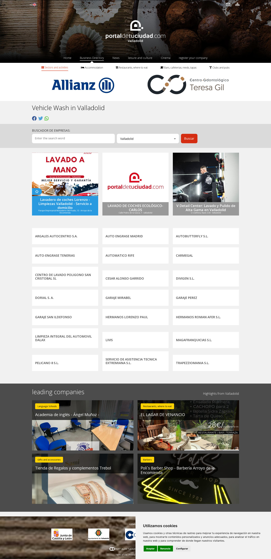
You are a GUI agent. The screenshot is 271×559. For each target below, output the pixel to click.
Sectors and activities (56, 67)
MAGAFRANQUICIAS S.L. (194, 340)
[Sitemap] (237, 4)
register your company (193, 58)
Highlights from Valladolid (221, 393)
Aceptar (150, 548)
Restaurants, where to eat (133, 67)
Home (67, 58)
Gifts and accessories (49, 459)
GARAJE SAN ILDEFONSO (53, 317)
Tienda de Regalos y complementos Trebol (73, 468)
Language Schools (47, 406)
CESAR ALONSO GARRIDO (125, 278)
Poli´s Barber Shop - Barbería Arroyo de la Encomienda (178, 470)
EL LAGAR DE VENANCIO (163, 414)
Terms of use (121, 554)
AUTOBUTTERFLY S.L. (192, 236)
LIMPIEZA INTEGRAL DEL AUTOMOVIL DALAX (63, 338)
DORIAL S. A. (44, 298)
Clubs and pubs (221, 67)
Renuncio (165, 548)
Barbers (147, 459)
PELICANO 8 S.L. (47, 363)
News (116, 58)
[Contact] (228, 4)
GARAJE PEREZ (186, 298)
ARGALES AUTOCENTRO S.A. (56, 236)
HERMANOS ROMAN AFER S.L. (198, 317)
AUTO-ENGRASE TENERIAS (55, 255)
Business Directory (92, 58)
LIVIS (109, 340)
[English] (32, 5)
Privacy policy (135, 554)
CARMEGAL (184, 255)
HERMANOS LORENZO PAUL (127, 317)
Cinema (165, 58)
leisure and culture (140, 58)
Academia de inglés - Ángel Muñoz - (67, 414)
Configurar (182, 548)
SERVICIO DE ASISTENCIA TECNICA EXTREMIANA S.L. (131, 361)
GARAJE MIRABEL (118, 298)
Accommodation (93, 67)
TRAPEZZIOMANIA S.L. (192, 363)
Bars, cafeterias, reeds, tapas (180, 67)
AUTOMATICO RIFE (120, 255)
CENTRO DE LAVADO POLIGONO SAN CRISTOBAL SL (63, 277)
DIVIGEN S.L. (185, 278)
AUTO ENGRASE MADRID (124, 236)
